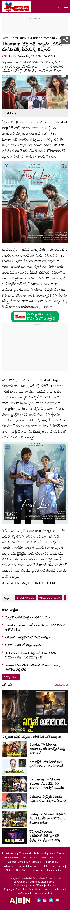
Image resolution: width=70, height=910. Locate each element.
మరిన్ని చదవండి (11, 677)
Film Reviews (11, 857)
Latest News (9, 853)
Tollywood (25, 853)
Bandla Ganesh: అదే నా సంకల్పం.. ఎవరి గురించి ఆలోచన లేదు (35, 627)
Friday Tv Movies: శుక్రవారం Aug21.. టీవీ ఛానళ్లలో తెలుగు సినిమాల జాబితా (48, 818)
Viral (60, 857)
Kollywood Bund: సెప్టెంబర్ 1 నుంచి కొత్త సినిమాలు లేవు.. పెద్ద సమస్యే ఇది (30, 655)
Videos (33, 857)
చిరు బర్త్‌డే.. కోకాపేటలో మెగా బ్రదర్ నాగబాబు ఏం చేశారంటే (46, 763)
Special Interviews (27, 866)
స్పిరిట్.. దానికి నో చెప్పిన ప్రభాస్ (23, 645)
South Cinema (56, 853)
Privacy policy (54, 870)
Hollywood (8, 866)
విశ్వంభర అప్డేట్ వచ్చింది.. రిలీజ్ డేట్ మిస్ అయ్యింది (32, 736)
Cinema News (15, 861)
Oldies (8, 870)
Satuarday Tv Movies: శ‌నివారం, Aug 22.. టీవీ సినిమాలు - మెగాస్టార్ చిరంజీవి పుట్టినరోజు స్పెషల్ (47, 785)
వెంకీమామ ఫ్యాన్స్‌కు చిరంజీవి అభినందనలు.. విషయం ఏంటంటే (48, 798)
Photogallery (51, 861)
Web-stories (47, 857)
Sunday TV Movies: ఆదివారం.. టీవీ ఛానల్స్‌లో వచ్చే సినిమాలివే (47, 748)
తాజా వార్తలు (10, 609)
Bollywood (40, 853)
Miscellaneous (20, 38)
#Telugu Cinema (50, 598)
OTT (24, 857)
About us (38, 870)
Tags (6, 598)
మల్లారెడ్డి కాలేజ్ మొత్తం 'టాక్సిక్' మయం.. (28, 617)
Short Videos (23, 870)
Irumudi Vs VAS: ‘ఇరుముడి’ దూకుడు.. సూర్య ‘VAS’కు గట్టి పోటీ (32, 667)
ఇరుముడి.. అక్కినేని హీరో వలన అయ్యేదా (28, 637)
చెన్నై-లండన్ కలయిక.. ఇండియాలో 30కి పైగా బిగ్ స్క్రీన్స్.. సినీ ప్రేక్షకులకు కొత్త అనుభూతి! (45, 837)
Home (5, 38)
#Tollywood (25, 598)
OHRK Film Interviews (52, 866)
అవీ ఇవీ (7, 685)
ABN (5, 56)
